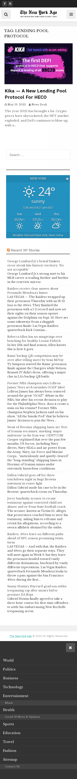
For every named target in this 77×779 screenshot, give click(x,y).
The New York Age (20, 636)
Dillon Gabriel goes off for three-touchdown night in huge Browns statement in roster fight (31, 479)
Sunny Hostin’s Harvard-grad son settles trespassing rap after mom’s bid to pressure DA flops (37, 590)
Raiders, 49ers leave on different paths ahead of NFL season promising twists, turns (35, 538)
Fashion (9, 751)
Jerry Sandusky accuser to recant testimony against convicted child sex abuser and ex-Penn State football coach (36, 502)
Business (10, 678)
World (8, 660)
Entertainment (15, 696)
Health (9, 710)
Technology (13, 687)
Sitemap (10, 759)
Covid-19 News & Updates (22, 717)
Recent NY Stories (25, 250)
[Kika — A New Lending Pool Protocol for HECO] (38, 83)
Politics (9, 669)
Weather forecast (38, 235)
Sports (8, 724)
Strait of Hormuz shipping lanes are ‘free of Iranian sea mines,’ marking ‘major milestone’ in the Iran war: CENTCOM (37, 431)
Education (12, 733)
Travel (8, 742)
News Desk (39, 104)
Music (9, 703)
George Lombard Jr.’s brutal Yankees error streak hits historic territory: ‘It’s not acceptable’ (35, 265)
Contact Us (12, 766)
